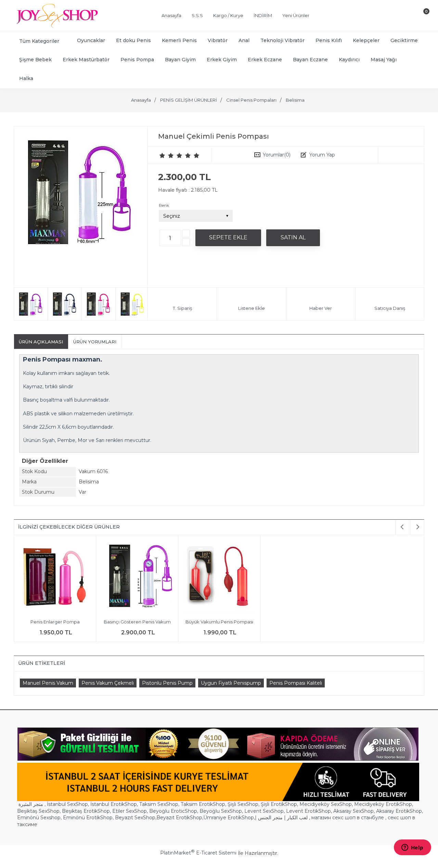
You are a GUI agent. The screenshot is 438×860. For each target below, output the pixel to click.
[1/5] (162, 155)
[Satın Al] (293, 237)
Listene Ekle (251, 308)
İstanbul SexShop (67, 804)
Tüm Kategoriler (39, 41)
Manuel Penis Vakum (48, 683)
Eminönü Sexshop (39, 817)
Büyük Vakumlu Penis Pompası (219, 621)
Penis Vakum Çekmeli (107, 683)
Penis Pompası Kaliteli (295, 683)
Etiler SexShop (129, 811)
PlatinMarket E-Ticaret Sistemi (198, 853)
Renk (164, 205)
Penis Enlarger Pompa (55, 621)
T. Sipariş (182, 308)
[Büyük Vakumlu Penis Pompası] (219, 577)
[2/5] (166, 155)
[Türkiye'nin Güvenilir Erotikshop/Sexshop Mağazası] (56, 26)
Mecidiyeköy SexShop (325, 804)
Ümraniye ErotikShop (228, 817)
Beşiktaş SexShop (38, 811)
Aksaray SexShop (353, 811)
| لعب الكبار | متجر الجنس (281, 817)
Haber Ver (320, 308)
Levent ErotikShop (308, 811)
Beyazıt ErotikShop (179, 817)
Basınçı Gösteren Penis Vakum (137, 621)
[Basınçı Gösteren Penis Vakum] (137, 577)
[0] (420, 17)
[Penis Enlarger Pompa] (55, 577)
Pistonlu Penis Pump (167, 683)
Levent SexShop (264, 811)
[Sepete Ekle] (228, 237)
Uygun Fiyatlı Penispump (231, 683)
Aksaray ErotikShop (399, 811)
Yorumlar (277, 155)
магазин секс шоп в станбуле (347, 817)
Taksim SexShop (158, 804)
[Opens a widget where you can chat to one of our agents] (412, 848)
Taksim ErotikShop (203, 804)
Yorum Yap (322, 155)
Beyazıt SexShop (135, 817)
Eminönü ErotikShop (88, 817)
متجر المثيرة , (32, 804)
